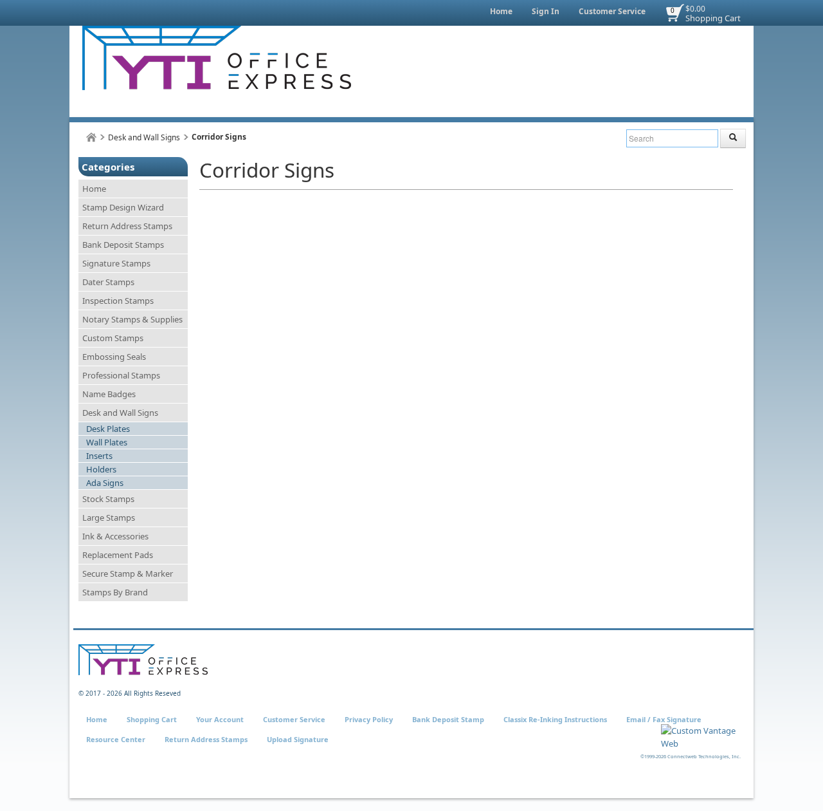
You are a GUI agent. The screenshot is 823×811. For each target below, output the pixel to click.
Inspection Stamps (118, 300)
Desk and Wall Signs (144, 137)
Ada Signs (104, 483)
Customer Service (612, 11)
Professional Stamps (121, 375)
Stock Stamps (108, 499)
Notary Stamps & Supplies (132, 319)
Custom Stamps (112, 338)
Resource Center (115, 739)
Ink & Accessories (115, 536)
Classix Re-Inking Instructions (555, 719)
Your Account (220, 719)
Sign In (545, 11)
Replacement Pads (117, 555)
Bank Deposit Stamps (123, 244)
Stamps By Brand (115, 592)
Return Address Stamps (127, 226)
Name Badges (109, 394)
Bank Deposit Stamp (448, 719)
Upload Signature (298, 739)
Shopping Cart (713, 18)
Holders (101, 469)
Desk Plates (108, 428)
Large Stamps (108, 517)
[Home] (91, 137)
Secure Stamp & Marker (127, 573)
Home (501, 11)
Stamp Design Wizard (123, 207)
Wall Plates (106, 442)
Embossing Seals (114, 356)
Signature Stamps (116, 263)
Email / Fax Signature (663, 719)
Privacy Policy (369, 719)
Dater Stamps (108, 282)
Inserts (99, 455)
